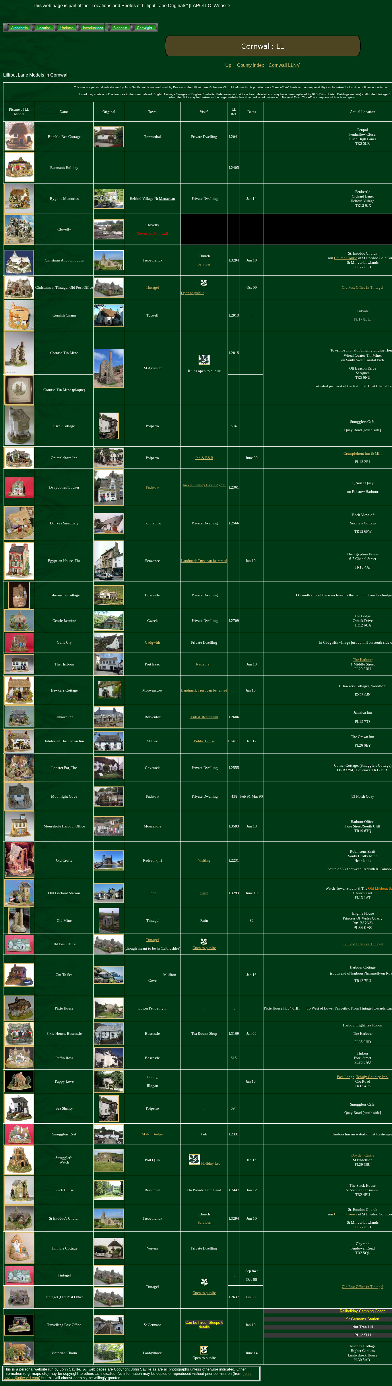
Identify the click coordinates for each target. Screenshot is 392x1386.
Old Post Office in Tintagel (362, 287)
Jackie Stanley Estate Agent (204, 485)
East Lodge (345, 1077)
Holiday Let (210, 1163)
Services (204, 264)
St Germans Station (362, 1319)
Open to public (192, 293)
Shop (204, 893)
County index (250, 65)
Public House (204, 741)
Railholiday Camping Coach (362, 1311)
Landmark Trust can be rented (204, 690)
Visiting (204, 860)
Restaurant (204, 664)
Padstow (152, 487)
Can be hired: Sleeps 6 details (204, 1324)
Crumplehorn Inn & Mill (363, 453)
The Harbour (362, 659)
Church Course (345, 258)
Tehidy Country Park (372, 1077)
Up (228, 65)
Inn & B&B (204, 458)
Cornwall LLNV (284, 65)
